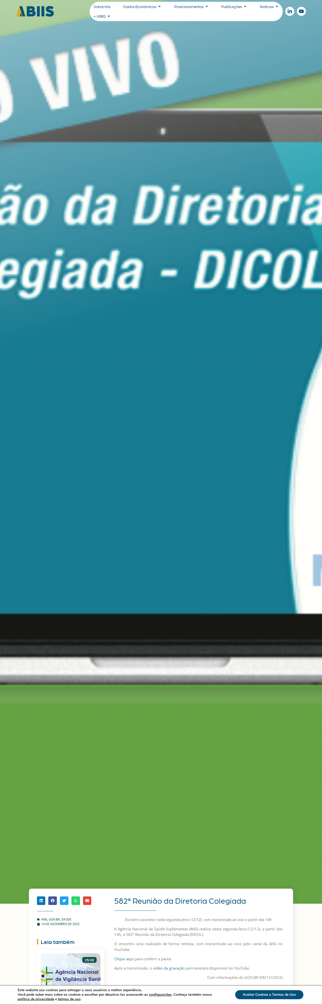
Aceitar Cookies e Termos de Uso (269, 994)
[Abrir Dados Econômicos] (159, 7)
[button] (41, 900)
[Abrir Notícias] (277, 7)
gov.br (54, 919)
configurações (160, 994)
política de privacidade (36, 999)
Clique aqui (124, 958)
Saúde (66, 919)
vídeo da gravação (169, 968)
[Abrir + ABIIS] (109, 16)
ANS (44, 919)
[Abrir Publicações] (245, 7)
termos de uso (69, 999)
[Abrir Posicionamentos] (207, 7)
